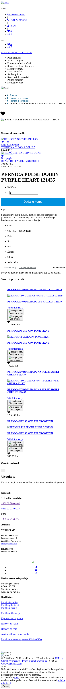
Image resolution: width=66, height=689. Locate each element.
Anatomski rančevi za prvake (15, 634)
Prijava (12, 25)
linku (16, 677)
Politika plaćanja (9, 608)
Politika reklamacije (10, 613)
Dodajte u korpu (16, 313)
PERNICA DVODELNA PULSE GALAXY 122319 (34, 289)
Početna (13, 95)
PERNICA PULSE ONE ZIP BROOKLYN (30, 421)
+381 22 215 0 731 (10, 519)
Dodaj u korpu (33, 201)
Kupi (3, 144)
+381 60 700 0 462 (10, 503)
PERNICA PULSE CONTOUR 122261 (28, 330)
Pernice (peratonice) (19, 100)
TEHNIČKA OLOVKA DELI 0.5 (18, 147)
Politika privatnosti (10, 605)
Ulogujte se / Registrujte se (16, 487)
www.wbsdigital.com (11, 663)
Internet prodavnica (18, 98)
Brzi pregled (13, 144)
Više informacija (15, 307)
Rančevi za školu (9, 623)
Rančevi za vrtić (9, 629)
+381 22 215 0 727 (10, 508)
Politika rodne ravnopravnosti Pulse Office (21, 639)
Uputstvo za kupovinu (12, 618)
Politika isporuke (9, 602)
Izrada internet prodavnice (34, 661)
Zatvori (5, 686)
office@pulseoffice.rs (9, 544)
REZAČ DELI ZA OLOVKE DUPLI (20, 161)
